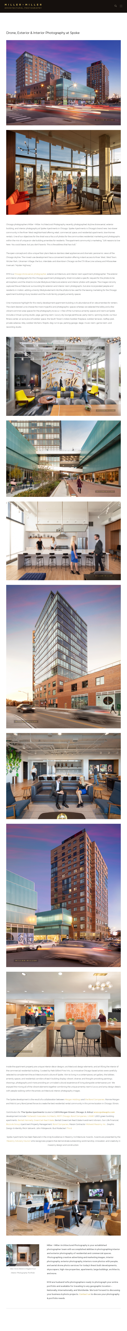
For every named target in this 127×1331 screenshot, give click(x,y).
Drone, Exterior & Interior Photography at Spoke (43, 33)
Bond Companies (79, 1116)
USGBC (91, 1116)
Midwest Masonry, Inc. (96, 1124)
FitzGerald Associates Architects (41, 1116)
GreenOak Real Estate (44, 1120)
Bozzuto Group (13, 1124)
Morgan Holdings (73, 1099)
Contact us (84, 1294)
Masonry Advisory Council (19, 1141)
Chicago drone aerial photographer (30, 274)
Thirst (69, 1128)
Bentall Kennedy (25, 1120)
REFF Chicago (63, 1116)
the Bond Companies (94, 1099)
